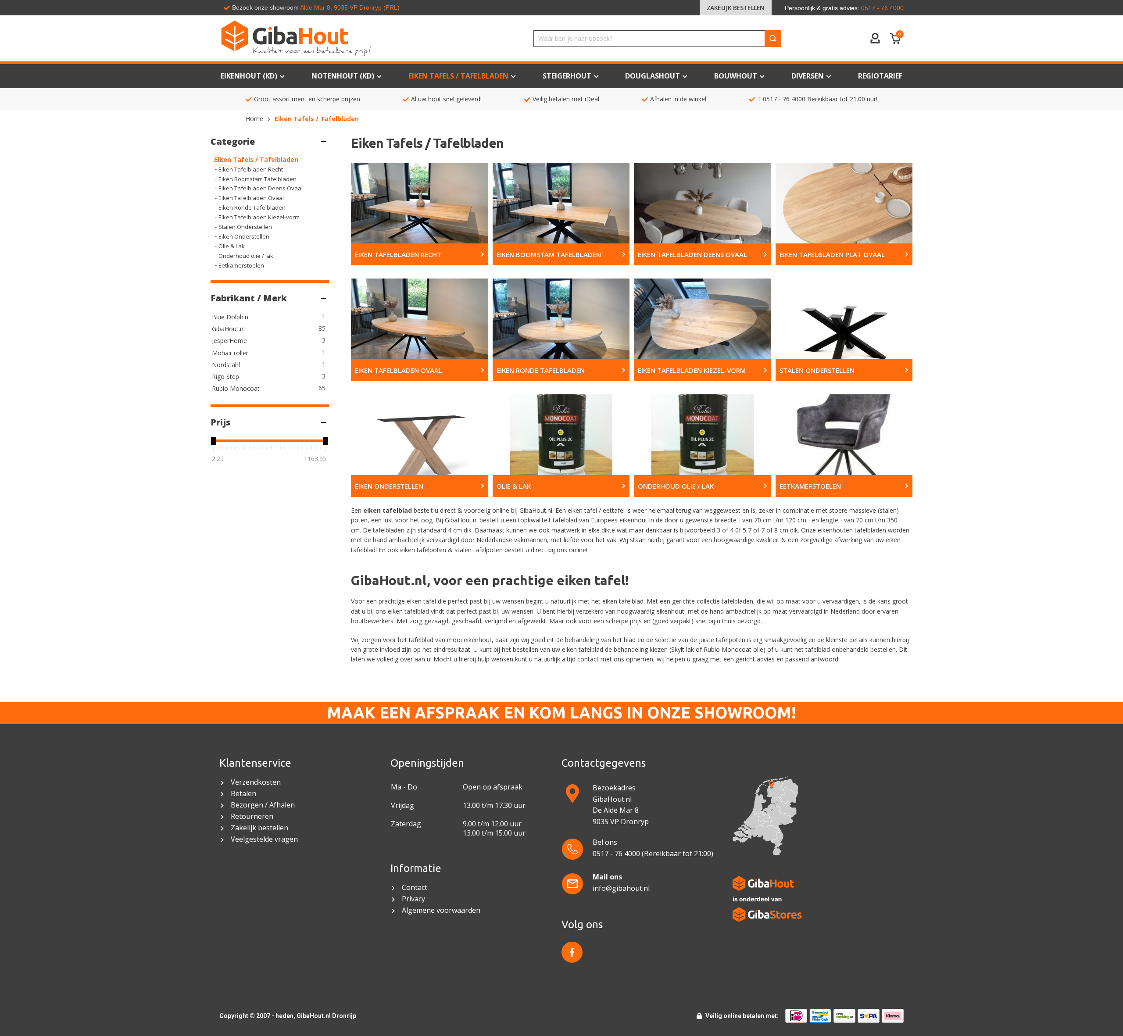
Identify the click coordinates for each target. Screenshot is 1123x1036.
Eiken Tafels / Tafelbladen (256, 159)
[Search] (773, 38)
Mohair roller (230, 353)
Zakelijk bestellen (736, 8)
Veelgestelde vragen (264, 839)
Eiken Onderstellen (243, 236)
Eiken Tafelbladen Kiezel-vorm (259, 217)
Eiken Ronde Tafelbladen (252, 207)
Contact (415, 887)
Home (254, 119)
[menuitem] (880, 76)
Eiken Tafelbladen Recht (250, 169)
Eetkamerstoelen (241, 265)
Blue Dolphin (230, 317)
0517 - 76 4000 (784, 99)
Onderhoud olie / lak (245, 256)
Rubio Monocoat (236, 388)
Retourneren (252, 816)
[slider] (213, 441)
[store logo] (335, 38)
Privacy (413, 899)
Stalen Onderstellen (245, 227)
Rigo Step (225, 376)
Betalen (243, 794)
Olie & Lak (231, 246)
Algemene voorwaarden (442, 910)
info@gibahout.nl (621, 888)
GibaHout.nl (228, 329)
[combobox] (657, 38)
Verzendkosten (256, 782)
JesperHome (229, 340)
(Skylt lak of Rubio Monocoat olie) (717, 649)
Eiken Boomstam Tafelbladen (257, 179)
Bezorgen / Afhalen (263, 805)
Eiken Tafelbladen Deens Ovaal (260, 188)
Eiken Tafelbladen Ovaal (251, 198)
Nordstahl (226, 365)
